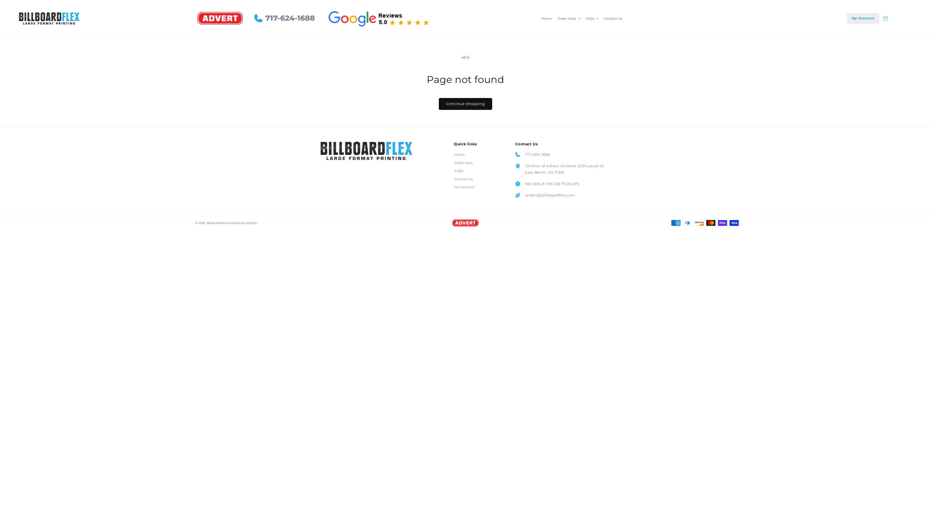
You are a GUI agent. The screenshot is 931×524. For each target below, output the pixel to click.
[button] (569, 19)
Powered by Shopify (242, 223)
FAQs (458, 171)
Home (459, 154)
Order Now (463, 163)
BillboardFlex (216, 223)
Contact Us (463, 179)
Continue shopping (465, 103)
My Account (464, 187)
